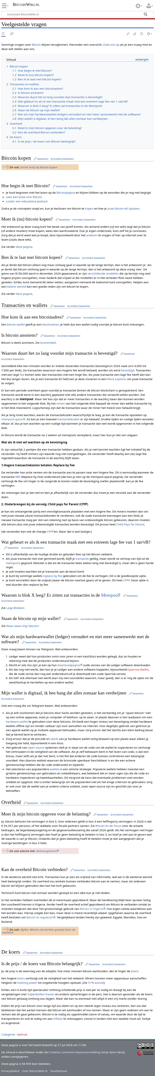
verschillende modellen (103, 273)
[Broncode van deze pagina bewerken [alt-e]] (135, 34)
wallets (54, 769)
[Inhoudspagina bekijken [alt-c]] (3, 34)
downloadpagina (68, 665)
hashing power (27, 982)
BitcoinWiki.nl (26, 4)
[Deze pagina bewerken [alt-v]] (128, 34)
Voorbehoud (58, 1071)
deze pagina (24, 247)
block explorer (116, 379)
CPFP (50, 531)
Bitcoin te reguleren (39, 917)
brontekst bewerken (62, 158)
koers (134, 971)
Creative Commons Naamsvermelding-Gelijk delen (83, 1052)
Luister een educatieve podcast (26, 201)
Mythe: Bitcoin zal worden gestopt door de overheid (38, 931)
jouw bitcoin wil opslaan (123, 208)
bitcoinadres (50, 324)
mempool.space (12, 419)
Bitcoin (36, 44)
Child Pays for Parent (130, 524)
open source (36, 747)
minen (60, 403)
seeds (54, 739)
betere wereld (16, 286)
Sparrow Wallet (138, 669)
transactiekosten (68, 419)
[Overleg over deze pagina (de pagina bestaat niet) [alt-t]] (12, 34)
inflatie (58, 1018)
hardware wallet (17, 721)
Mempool (110, 595)
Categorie (8, 1034)
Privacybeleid (10, 1071)
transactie (82, 558)
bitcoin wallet (16, 324)
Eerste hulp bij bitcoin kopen (38, 167)
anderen (92, 235)
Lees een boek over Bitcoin (24, 197)
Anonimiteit (48, 342)
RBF (17, 477)
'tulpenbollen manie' (40, 994)
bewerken (42, 158)
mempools (13, 563)
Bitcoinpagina (66, 192)
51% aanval (96, 982)
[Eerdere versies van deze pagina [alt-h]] (142, 34)
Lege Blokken (15, 608)
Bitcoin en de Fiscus (108, 826)
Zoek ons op (111, 44)
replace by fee (52, 576)
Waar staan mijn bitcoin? (22, 626)
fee (22, 374)
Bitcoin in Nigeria (91, 909)
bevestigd (127, 370)
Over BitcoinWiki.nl (34, 1071)
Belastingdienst (46, 851)
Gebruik (22, 1034)
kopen (89, 208)
